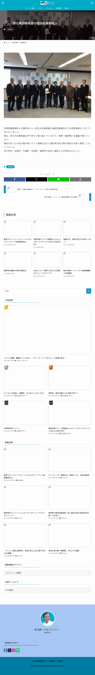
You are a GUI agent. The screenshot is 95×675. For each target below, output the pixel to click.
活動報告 (10, 29)
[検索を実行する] (88, 291)
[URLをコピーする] (80, 179)
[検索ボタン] (3, 3)
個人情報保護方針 (39, 661)
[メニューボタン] (92, 3)
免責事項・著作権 (55, 661)
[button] (14, 179)
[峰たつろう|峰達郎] (47, 3)
